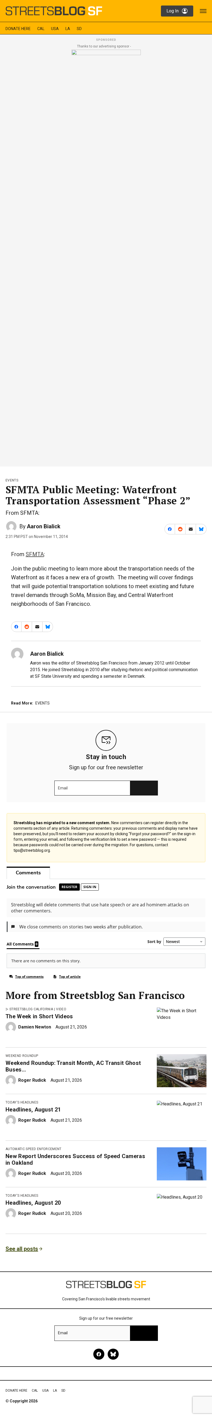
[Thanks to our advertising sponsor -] (106, 256)
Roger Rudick (32, 1080)
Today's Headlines (22, 1102)
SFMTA (35, 554)
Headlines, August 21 (33, 1109)
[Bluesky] (113, 1354)
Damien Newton (34, 1027)
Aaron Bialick (43, 526)
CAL (40, 28)
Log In (172, 11)
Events (12, 480)
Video (61, 1009)
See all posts (22, 1248)
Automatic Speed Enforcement (34, 1149)
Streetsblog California (31, 1009)
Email (63, 788)
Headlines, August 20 (33, 1202)
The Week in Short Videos (39, 1016)
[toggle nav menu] (203, 11)
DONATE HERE (18, 28)
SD (79, 28)
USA (55, 28)
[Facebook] (98, 1354)
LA (67, 28)
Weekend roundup (22, 1055)
